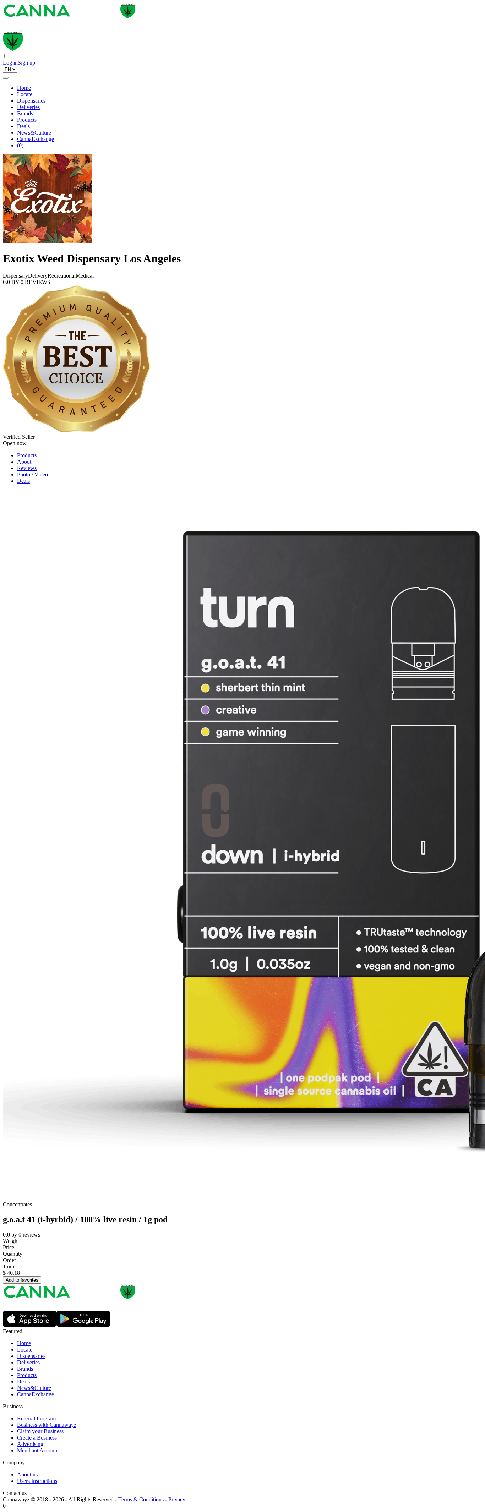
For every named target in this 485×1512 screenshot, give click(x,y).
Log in (10, 63)
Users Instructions (37, 1481)
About (24, 462)
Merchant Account (38, 1450)
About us (27, 1475)
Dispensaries (31, 101)
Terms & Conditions (141, 1499)
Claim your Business (40, 1431)
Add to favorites (22, 1280)
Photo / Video (32, 474)
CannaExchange (35, 139)
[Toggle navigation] (6, 78)
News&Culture (34, 133)
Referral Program (36, 1418)
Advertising (30, 1444)
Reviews (27, 468)
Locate (24, 94)
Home (24, 88)
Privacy (176, 1499)
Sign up (26, 63)
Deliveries (28, 107)
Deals (23, 126)
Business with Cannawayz (46, 1425)
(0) (20, 145)
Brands (25, 113)
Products (27, 120)
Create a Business (37, 1438)
